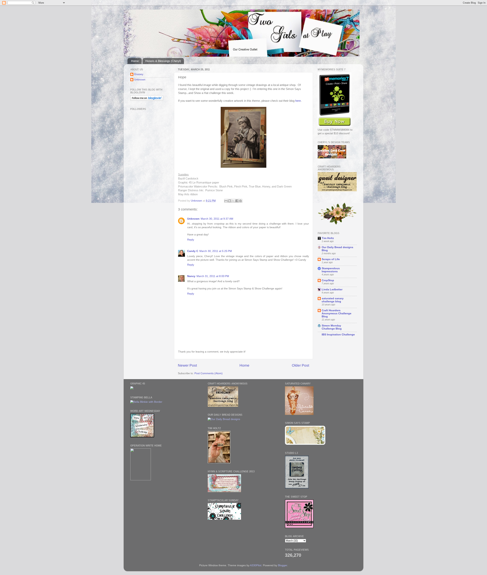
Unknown (193, 218)
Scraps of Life (331, 259)
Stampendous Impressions (331, 270)
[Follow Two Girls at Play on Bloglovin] (146, 99)
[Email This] (226, 201)
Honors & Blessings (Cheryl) (163, 61)
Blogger (282, 565)
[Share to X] (233, 201)
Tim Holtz (328, 238)
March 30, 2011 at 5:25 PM (215, 251)
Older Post (300, 365)
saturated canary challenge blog (333, 300)
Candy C (192, 251)
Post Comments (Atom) (208, 373)
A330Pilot (255, 565)
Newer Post (187, 365)
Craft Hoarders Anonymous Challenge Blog (336, 313)
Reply (190, 239)
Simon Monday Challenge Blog (332, 327)
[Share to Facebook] (237, 201)
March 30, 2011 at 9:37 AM (217, 218)
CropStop (328, 280)
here (298, 100)
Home (135, 61)
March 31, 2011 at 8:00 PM (213, 276)
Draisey (138, 74)
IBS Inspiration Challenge (338, 334)
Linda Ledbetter (332, 289)
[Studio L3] (297, 487)
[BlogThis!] (230, 201)
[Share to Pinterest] (240, 201)
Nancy (191, 276)
